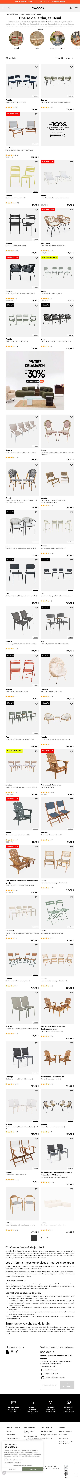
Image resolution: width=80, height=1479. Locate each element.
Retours (9, 1431)
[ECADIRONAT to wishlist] (71, 751)
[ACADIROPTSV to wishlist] (36, 799)
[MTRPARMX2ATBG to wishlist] (36, 512)
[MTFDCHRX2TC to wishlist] (36, 656)
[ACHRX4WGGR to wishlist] (71, 258)
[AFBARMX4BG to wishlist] (36, 897)
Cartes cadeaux (29, 1440)
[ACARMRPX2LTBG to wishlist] (36, 1189)
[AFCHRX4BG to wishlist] (36, 1091)
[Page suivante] (47, 1238)
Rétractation (11, 1435)
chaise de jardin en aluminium (21, 1312)
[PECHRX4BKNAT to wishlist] (71, 1091)
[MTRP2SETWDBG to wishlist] (71, 703)
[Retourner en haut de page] (76, 1475)
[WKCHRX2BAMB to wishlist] (71, 210)
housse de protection (13, 1331)
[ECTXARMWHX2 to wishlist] (36, 1139)
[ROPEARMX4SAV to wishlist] (71, 66)
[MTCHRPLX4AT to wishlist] (71, 560)
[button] (4, 1472)
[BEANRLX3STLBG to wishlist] (71, 1189)
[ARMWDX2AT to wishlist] (71, 608)
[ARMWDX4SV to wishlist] (36, 703)
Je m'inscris (67, 1385)
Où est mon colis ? (13, 1438)
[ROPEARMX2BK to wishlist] (36, 258)
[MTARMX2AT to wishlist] (36, 210)
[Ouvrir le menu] (3, 7)
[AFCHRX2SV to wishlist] (36, 993)
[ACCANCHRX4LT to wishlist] (71, 945)
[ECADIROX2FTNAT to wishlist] (71, 993)
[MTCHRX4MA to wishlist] (36, 66)
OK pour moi (32, 1469)
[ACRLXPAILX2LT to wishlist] (71, 464)
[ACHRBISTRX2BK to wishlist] (36, 464)
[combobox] (69, 58)
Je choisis (12, 1469)
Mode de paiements (30, 1436)
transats (58, 1327)
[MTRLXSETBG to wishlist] (71, 162)
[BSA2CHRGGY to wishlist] (71, 897)
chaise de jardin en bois (20, 1301)
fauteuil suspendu (38, 1274)
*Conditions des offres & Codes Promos (66, 1442)
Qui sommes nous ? (65, 1431)
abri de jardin (34, 1329)
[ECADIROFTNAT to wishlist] (36, 847)
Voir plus (40, 29)
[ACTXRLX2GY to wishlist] (36, 114)
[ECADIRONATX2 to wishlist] (71, 1043)
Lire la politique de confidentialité (12, 1462)
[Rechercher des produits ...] (9, 8)
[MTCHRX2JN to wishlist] (36, 162)
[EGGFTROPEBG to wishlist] (71, 656)
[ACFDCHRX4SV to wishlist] (36, 945)
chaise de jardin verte (37, 24)
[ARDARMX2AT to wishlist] (36, 608)
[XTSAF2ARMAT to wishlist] (71, 1139)
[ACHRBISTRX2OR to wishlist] (71, 417)
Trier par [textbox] (69, 58)
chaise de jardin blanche (56, 24)
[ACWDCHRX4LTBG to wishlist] (36, 751)
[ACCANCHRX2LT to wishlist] (71, 847)
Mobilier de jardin (18, 14)
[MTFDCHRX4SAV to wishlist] (36, 305)
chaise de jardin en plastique (21, 1296)
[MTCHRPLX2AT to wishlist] (36, 560)
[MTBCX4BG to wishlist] (71, 512)
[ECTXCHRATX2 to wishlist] (71, 799)
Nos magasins (63, 1438)
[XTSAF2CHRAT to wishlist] (36, 1043)
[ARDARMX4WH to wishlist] (36, 417)
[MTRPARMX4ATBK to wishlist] (71, 305)
